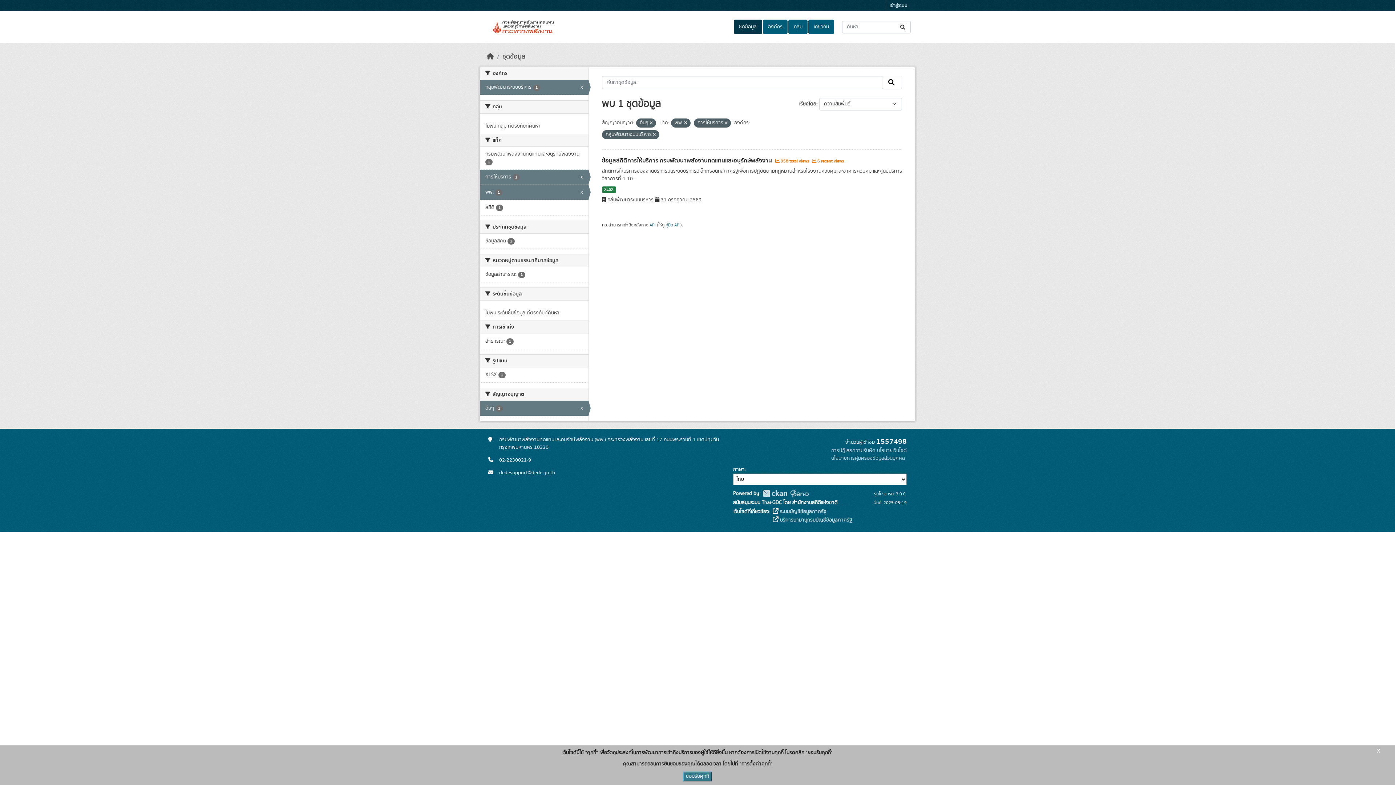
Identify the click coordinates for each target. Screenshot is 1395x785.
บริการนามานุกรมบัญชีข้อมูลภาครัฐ (815, 520)
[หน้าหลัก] (490, 56)
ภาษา (739, 469)
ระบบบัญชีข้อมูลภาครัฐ (802, 511)
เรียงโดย (807, 104)
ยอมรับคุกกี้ (697, 776)
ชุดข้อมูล (748, 27)
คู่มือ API (673, 225)
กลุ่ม (798, 27)
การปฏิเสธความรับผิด (853, 450)
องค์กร (775, 27)
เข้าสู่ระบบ (898, 5)
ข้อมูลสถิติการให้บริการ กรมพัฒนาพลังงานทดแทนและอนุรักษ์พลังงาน (687, 160)
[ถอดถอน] (651, 123)
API (653, 225)
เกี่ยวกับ (821, 27)
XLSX (609, 190)
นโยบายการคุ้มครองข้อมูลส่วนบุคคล (868, 458)
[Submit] (903, 27)
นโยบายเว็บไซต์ (892, 450)
